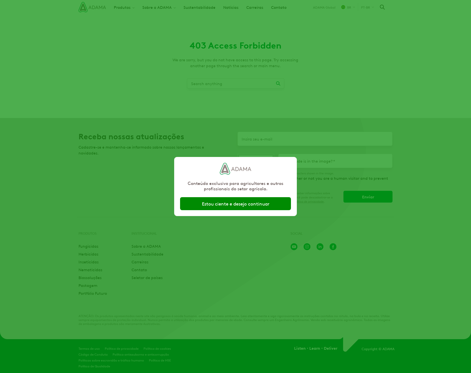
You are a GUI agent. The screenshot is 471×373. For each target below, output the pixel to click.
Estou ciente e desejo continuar (235, 203)
